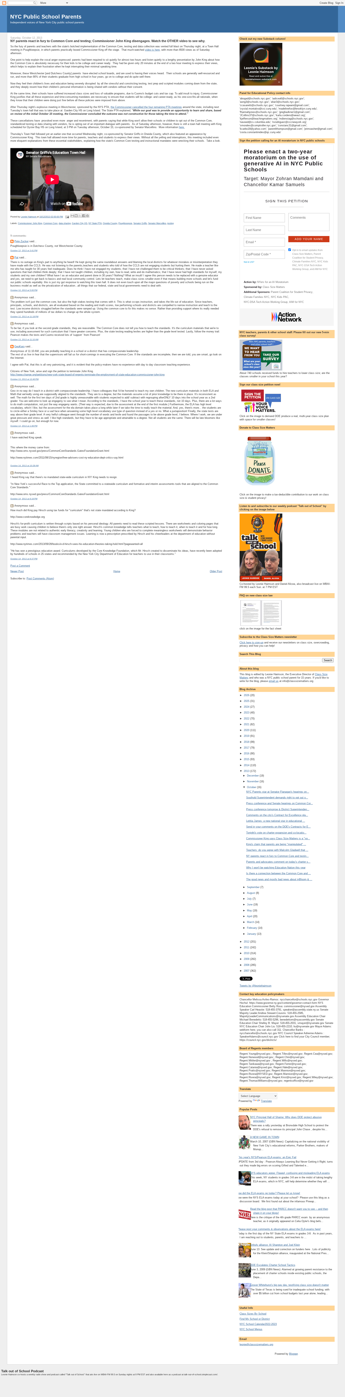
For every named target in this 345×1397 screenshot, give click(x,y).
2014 (247, 765)
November (253, 781)
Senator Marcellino (157, 223)
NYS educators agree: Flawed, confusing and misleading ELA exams (290, 1173)
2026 (247, 695)
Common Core (50, 223)
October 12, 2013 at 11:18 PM (24, 316)
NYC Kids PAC (279, 296)
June (250, 904)
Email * (250, 240)
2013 (247, 771)
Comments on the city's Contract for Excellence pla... (277, 815)
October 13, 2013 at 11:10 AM (24, 339)
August (251, 892)
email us (274, 681)
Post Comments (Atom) (40, 578)
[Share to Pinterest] (87, 216)
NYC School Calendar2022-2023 (258, 1324)
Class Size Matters (274, 287)
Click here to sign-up (251, 642)
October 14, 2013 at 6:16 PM (23, 499)
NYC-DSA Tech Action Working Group (266, 301)
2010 (247, 953)
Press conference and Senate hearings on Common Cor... (279, 803)
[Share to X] (80, 216)
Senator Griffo (140, 223)
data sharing (65, 223)
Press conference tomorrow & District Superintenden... (277, 809)
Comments (297, 215)
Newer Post (17, 571)
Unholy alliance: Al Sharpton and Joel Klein (275, 1244)
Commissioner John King (30, 223)
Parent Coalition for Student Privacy (291, 291)
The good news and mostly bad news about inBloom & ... (279, 879)
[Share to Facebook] (84, 216)
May (250, 910)
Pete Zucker (21, 241)
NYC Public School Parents (45, 17)
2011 (247, 947)
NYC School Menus (251, 1329)
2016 (247, 753)
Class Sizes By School (253, 1313)
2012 (247, 941)
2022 (247, 718)
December (253, 775)
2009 (247, 958)
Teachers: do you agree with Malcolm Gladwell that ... (277, 850)
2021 (247, 724)
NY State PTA (95, 223)
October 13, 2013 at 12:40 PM (24, 379)
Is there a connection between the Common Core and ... (278, 873)
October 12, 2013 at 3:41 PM (23, 250)
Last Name (252, 227)
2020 (247, 730)
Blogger (293, 1353)
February (252, 927)
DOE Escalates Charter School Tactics (272, 1265)
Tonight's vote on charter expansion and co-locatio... (276, 832)
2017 (247, 747)
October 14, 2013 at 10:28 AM (24, 465)
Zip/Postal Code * (257, 252)
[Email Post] (66, 216)
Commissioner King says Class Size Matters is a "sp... (278, 838)
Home (116, 571)
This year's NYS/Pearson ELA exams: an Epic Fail (267, 1157)
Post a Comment (20, 565)
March (251, 922)
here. (182, 127)
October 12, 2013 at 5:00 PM (23, 290)
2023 (247, 712)
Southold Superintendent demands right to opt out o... (277, 797)
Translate (266, 1101)
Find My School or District (255, 1318)
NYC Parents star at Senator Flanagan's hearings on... (277, 791)
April (250, 916)
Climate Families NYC (256, 296)
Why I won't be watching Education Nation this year (275, 867)
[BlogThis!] (76, 216)
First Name (253, 215)
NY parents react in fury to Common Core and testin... (277, 856)
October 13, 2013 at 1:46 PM (23, 426)
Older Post (216, 571)
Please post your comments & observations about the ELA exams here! (279, 1229)
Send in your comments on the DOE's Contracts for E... (278, 826)
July (250, 898)
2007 (247, 970)
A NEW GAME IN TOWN (264, 1137)
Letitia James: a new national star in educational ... (275, 820)
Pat (16, 257)
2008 (247, 964)
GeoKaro (19, 346)
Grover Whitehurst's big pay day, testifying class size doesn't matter (289, 1284)
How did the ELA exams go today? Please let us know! (268, 1193)
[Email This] (72, 216)
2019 (247, 735)
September (253, 887)
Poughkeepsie (125, 223)
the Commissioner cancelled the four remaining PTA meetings (146, 107)
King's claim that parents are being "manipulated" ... (276, 844)
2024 (247, 706)
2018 (247, 741)
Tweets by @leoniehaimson (255, 985)
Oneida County (110, 223)
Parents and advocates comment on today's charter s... (278, 861)
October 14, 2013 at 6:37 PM (23, 559)
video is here (152, 49)
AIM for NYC (296, 301)
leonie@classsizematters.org (256, 1344)
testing (170, 223)
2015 (247, 759)
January (252, 933)
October (252, 787)
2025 (247, 700)
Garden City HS (79, 223)
